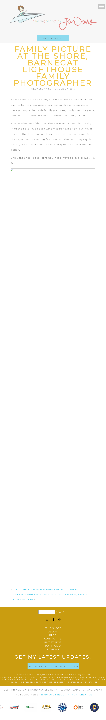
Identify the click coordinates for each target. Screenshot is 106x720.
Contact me (53, 639)
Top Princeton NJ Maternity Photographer (45, 589)
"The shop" (53, 628)
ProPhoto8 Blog (51, 695)
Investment (53, 642)
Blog (53, 635)
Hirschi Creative (80, 695)
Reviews (53, 649)
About (53, 632)
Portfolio (53, 646)
